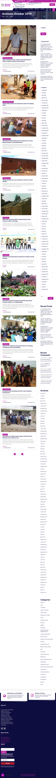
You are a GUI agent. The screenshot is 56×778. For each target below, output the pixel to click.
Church (41, 617)
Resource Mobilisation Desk (45, 659)
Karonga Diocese (43, 636)
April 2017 (44, 286)
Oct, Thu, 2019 (32, 71)
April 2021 (44, 186)
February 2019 (45, 236)
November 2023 (45, 158)
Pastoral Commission (44, 654)
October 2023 (44, 160)
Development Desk (6, 178)
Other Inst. (37, 9)
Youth (41, 684)
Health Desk (42, 627)
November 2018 (45, 243)
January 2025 (44, 125)
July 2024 (44, 140)
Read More (5, 69)
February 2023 (45, 168)
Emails (47, 10)
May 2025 (44, 118)
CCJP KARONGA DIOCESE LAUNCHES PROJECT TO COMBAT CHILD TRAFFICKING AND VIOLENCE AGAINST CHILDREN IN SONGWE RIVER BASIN (46, 48)
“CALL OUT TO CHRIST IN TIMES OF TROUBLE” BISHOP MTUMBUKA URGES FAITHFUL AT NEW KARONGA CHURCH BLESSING (46, 56)
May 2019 (44, 228)
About (16, 9)
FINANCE (42, 625)
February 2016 (45, 289)
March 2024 (44, 150)
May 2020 (44, 201)
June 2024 (44, 143)
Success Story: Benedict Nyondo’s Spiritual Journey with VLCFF (46, 359)
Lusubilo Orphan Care (44, 644)
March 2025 (44, 123)
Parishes (42, 9)
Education (5, 434)
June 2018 (44, 256)
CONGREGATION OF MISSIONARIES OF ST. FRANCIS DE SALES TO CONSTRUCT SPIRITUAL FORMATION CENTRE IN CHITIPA (46, 64)
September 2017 (45, 279)
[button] (2, 775)
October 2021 (44, 181)
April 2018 (44, 261)
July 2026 (44, 92)
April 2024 (44, 148)
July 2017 (44, 284)
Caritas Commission (44, 610)
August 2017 (44, 281)
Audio (41, 605)
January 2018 (44, 269)
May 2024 (44, 145)
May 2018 (44, 259)
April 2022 (44, 173)
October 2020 (44, 193)
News (47, 9)
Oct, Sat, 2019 (32, 312)
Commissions (22, 9)
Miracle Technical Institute (45, 646)
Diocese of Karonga (20, 6)
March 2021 (44, 188)
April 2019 (44, 231)
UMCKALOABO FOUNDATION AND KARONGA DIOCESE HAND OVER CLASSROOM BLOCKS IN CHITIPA (46, 78)
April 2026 (44, 95)
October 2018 (44, 246)
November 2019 (45, 213)
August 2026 (44, 90)
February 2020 (45, 206)
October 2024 (44, 133)
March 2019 (44, 233)
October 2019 (44, 216)
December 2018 (45, 241)
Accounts (42, 602)
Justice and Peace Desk (7, 58)
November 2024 (45, 130)
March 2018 (44, 264)
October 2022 (44, 170)
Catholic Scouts (43, 612)
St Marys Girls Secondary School (46, 666)
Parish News (42, 651)
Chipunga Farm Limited (45, 615)
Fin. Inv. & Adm (30, 9)
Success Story (43, 669)
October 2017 (44, 276)
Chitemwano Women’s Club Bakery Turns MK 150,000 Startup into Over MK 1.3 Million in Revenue (46, 71)
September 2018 (45, 249)
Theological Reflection (44, 671)
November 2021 (45, 178)
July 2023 (44, 165)
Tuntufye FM (43, 674)
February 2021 (45, 191)
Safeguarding (43, 661)
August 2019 (44, 221)
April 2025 (44, 120)
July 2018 (44, 254)
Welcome (42, 682)
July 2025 (44, 113)
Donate (52, 4)
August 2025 (44, 110)
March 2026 (44, 97)
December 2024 (45, 128)
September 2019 (45, 218)
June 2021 (44, 183)
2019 (7, 16)
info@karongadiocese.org (21, 1)
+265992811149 (31, 1)
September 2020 (45, 196)
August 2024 (44, 138)
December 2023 (45, 155)
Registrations (43, 656)
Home (3, 16)
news (41, 649)
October (11, 16)
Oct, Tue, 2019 (32, 229)
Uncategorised (43, 677)
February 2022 (45, 175)
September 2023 (45, 163)
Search (41, 296)
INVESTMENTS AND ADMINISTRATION (44, 631)
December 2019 (45, 211)
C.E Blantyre (42, 607)
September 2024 (45, 135)
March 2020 (44, 203)
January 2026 (44, 102)
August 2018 (44, 251)
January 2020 (44, 208)
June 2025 (44, 115)
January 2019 (44, 238)
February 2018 (45, 266)
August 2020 (44, 198)
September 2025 (45, 107)
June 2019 (44, 226)
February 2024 (45, 153)
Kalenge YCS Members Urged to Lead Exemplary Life (45, 365)
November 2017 (45, 274)
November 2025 (45, 105)
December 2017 (45, 271)
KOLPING (42, 641)
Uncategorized (5, 217)
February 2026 (45, 100)
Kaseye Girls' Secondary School (46, 639)
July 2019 (44, 223)
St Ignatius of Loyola (44, 664)
